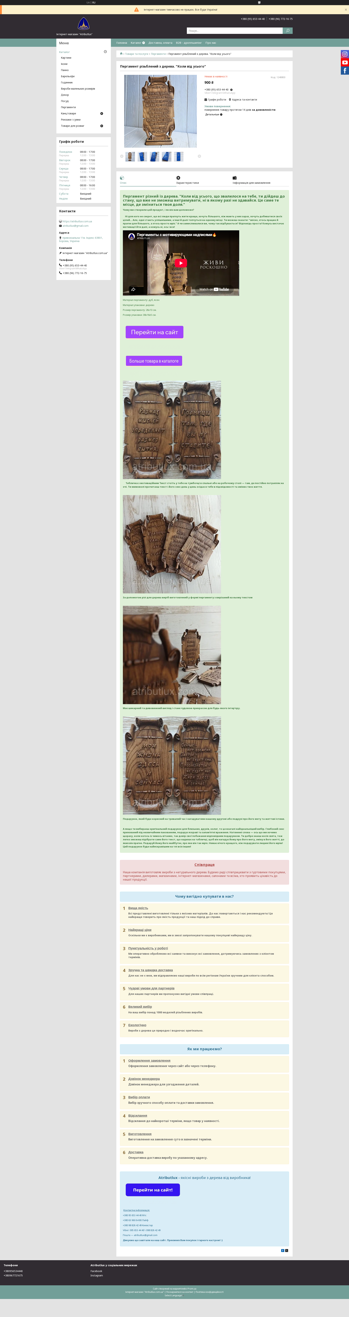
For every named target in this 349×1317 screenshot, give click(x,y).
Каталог (136, 42)
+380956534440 (13, 1271)
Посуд (65, 101)
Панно (65, 70)
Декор (65, 95)
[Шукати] (288, 30)
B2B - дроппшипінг (189, 42)
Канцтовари (68, 113)
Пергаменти (158, 54)
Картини (66, 57)
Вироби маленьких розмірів (78, 88)
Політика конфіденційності (210, 1292)
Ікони (64, 64)
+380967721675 (13, 1275)
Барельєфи (68, 76)
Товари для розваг (72, 126)
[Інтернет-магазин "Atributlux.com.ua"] (83, 23)
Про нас (210, 42)
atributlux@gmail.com (76, 225)
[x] (286, 1251)
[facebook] (282, 1251)
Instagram (97, 1275)
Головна (121, 42)
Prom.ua (192, 1288)
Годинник (67, 82)
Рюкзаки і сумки (71, 119)
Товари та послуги (136, 54)
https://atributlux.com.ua (77, 221)
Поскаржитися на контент (179, 1292)
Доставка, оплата (160, 42)
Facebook (96, 1271)
